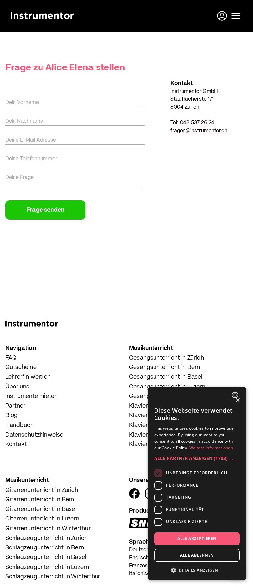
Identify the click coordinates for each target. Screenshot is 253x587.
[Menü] (235, 16)
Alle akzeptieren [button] (196, 538)
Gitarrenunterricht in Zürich (41, 490)
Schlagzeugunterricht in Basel (45, 557)
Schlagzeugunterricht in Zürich (46, 538)
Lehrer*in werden (28, 377)
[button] (197, 458)
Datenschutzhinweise (34, 435)
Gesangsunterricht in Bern (164, 367)
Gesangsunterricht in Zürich (166, 358)
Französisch (143, 566)
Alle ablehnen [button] (197, 555)
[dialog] (197, 483)
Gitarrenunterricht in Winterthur (48, 529)
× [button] (237, 400)
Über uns (17, 387)
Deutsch (139, 550)
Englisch (139, 558)
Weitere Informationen (211, 448)
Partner (15, 406)
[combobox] (236, 395)
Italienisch (141, 573)
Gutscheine (21, 367)
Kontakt (16, 444)
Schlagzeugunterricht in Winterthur (52, 577)
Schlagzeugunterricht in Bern (44, 548)
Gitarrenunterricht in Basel (41, 509)
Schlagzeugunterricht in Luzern (47, 567)
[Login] (222, 16)
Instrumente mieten (31, 396)
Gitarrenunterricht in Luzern (42, 519)
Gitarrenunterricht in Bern (39, 500)
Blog (11, 415)
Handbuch (19, 425)
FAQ (11, 358)
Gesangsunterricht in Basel (166, 377)
